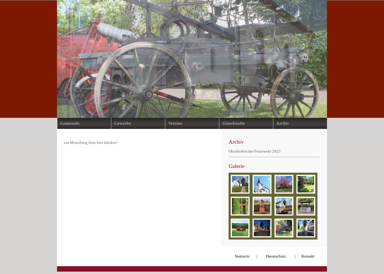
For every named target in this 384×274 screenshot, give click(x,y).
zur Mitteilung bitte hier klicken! (91, 142)
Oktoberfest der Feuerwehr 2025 (254, 151)
